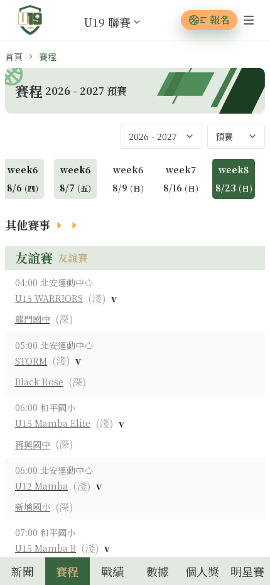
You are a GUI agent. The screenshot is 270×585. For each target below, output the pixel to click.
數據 (157, 571)
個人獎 (202, 571)
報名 (220, 20)
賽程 (67, 571)
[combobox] (102, 22)
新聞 (22, 571)
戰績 (112, 571)
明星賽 (247, 571)
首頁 (14, 56)
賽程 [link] (48, 56)
